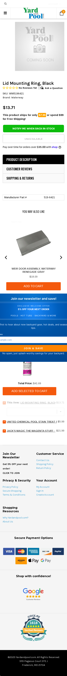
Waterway (17, 97)
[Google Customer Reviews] (33, 593)
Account (53, 4)
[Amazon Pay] (21, 560)
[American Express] (33, 551)
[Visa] (9, 551)
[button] (11, 87)
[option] (39, 46)
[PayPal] (58, 551)
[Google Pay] (46, 560)
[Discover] (46, 551)
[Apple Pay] (33, 560)
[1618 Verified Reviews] (33, 641)
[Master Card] (21, 551)
